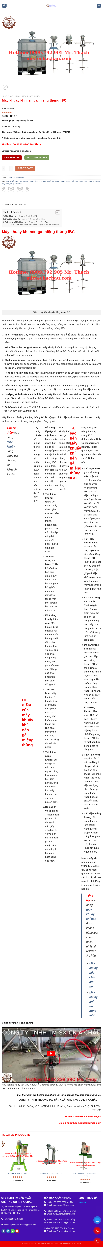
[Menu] (99, 6)
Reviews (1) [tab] (20, 204)
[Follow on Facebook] (3, 1231)
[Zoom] (5, 87)
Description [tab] (7, 204)
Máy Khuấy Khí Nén (31, 96)
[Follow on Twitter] (8, 1231)
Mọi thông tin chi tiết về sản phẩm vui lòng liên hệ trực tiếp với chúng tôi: (37, 224)
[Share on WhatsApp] (4, 189)
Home (4, 96)
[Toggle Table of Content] (56, 212)
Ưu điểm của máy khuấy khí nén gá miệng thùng (25, 219)
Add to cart (25, 168)
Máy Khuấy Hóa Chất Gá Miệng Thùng (85, 1174)
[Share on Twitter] (13, 189)
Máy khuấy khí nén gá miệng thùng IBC (21, 216)
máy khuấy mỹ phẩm (51, 181)
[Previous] (2, 1163)
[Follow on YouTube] (17, 1231)
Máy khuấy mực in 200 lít (18, 1173)
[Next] (101, 1163)
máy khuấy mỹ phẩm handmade (71, 181)
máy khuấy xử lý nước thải (12, 184)
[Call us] (13, 1231)
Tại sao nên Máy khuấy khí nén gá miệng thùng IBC (26, 222)
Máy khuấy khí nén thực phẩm (51, 1173)
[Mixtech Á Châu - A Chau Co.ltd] (51, 5)
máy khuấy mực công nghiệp (17, 181)
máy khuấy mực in (35, 181)
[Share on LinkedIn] (27, 189)
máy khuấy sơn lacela (92, 181)
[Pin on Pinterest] (22, 189)
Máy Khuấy (15, 96)
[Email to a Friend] (18, 189)
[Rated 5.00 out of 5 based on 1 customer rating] (51, 112)
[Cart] (4, 6)
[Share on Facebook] (9, 189)
